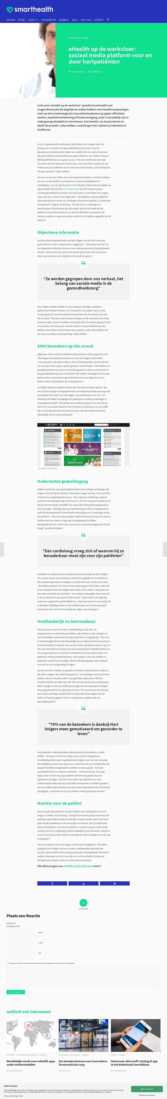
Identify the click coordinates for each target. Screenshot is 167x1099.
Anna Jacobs (77, 71)
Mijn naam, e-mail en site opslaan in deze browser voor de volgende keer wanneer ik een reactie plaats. (42, 963)
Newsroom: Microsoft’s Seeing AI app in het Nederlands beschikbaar (134, 1063)
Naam (40, 932)
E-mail (40, 943)
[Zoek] (107, 19)
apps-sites (11, 1055)
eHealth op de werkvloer (78, 866)
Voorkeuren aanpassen (147, 1095)
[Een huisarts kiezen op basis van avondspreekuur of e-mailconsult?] (165, 549)
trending (42, 1055)
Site (39, 953)
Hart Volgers (69, 188)
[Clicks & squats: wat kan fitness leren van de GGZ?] (2, 549)
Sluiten (20, 1096)
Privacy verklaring (10, 1096)
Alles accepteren (147, 1089)
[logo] (30, 10)
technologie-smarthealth (26, 1055)
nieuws (114, 1055)
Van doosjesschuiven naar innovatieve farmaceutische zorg (83, 1063)
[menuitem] (12, 19)
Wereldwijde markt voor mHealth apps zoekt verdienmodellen (31, 1063)
